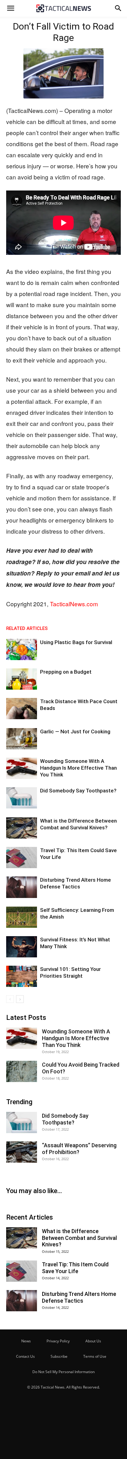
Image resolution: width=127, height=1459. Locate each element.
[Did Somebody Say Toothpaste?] (21, 797)
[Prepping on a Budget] (21, 679)
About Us (93, 1341)
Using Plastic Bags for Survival (76, 642)
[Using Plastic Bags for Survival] (21, 649)
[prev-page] (10, 999)
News (26, 1341)
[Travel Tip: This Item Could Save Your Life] (21, 857)
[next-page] (20, 999)
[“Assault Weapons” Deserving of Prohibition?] (21, 1152)
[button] (10, 8)
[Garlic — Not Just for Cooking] (21, 738)
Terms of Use (94, 1356)
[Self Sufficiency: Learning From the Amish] (21, 917)
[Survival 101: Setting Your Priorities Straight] (21, 976)
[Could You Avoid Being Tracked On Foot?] (21, 1071)
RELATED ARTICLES (27, 628)
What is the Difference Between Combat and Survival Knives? (79, 1238)
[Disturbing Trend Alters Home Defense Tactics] (21, 887)
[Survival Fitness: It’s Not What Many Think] (21, 946)
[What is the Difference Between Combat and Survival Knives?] (21, 828)
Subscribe (59, 1356)
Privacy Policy (58, 1341)
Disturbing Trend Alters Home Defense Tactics (79, 1297)
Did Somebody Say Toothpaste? (78, 791)
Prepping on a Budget (66, 672)
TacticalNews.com (74, 603)
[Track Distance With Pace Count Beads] (21, 708)
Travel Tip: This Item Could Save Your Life (75, 1267)
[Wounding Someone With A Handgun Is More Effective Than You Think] (21, 768)
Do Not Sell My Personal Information (63, 1371)
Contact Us (25, 1356)
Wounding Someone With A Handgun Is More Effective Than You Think (78, 768)
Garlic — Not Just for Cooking (75, 731)
